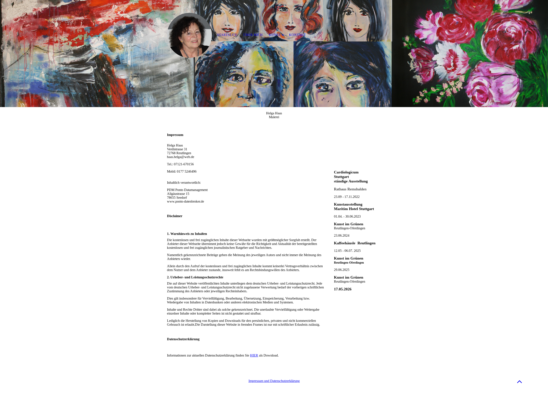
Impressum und (259, 381)
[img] (274, 53)
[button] (519, 381)
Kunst (275, 35)
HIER (254, 355)
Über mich (253, 35)
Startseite (227, 35)
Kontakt (297, 35)
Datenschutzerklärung (285, 381)
